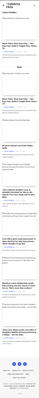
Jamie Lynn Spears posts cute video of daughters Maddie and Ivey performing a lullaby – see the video (19, 332)
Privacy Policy (28, 370)
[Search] (34, 5)
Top (20, 394)
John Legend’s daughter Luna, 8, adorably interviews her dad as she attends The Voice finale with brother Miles (18, 193)
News (19, 67)
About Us (6, 370)
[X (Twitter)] (19, 364)
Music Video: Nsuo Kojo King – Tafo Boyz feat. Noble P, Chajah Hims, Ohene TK (19, 45)
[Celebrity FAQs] (14, 5)
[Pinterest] (25, 364)
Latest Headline (9, 12)
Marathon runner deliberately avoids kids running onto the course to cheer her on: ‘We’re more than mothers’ (18, 285)
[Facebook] (14, 364)
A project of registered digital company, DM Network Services (20, 386)
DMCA (28, 374)
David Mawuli (9, 51)
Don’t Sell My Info (19, 377)
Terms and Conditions (15, 374)
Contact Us (16, 370)
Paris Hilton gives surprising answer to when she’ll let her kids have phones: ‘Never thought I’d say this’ (19, 241)
